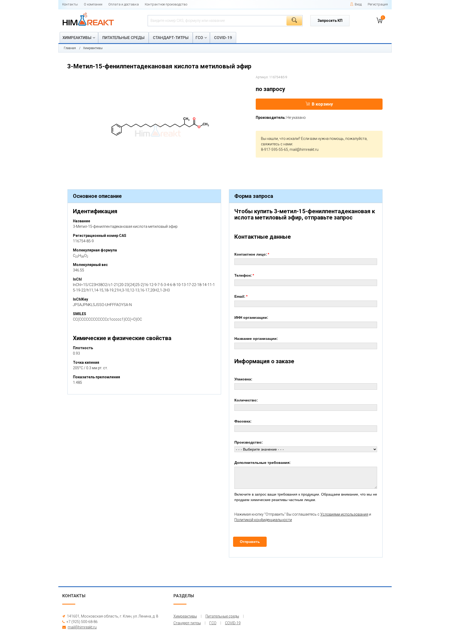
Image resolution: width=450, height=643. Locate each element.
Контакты (70, 4)
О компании (93, 4)
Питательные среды (123, 37)
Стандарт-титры (171, 37)
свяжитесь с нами (276, 144)
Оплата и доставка (123, 4)
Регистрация (378, 4)
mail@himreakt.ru (304, 149)
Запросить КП (329, 20)
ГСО (199, 37)
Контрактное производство (166, 4)
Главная (70, 48)
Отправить (250, 542)
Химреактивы (77, 37)
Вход (358, 4)
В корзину (322, 104)
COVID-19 (223, 37)
